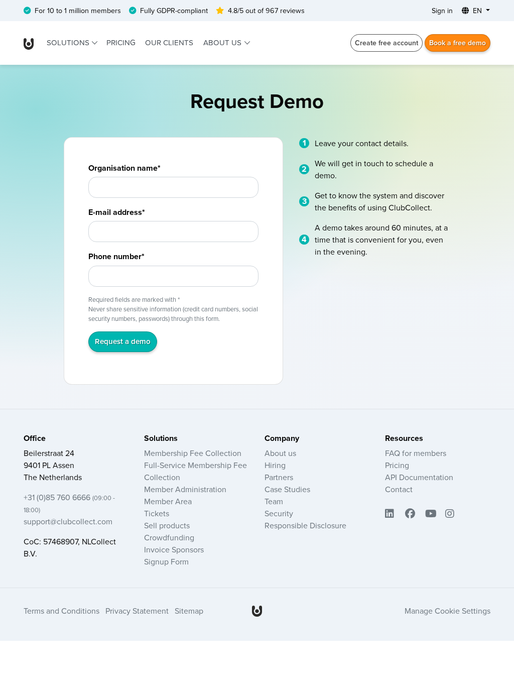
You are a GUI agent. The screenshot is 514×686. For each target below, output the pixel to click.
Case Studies (287, 489)
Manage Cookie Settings (447, 610)
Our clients (169, 42)
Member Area (168, 501)
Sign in (442, 11)
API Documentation (419, 477)
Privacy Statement (137, 610)
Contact (399, 489)
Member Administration (185, 489)
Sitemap (189, 610)
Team (274, 501)
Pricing (121, 42)
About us (223, 42)
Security (279, 513)
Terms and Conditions (61, 610)
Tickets (156, 513)
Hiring (275, 465)
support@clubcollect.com (68, 521)
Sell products (167, 525)
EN (477, 11)
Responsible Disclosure (305, 525)
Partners (279, 477)
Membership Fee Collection (192, 453)
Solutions (69, 42)
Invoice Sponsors (174, 549)
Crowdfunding (169, 537)
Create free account (386, 43)
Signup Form (166, 561)
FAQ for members (415, 453)
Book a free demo (457, 43)
